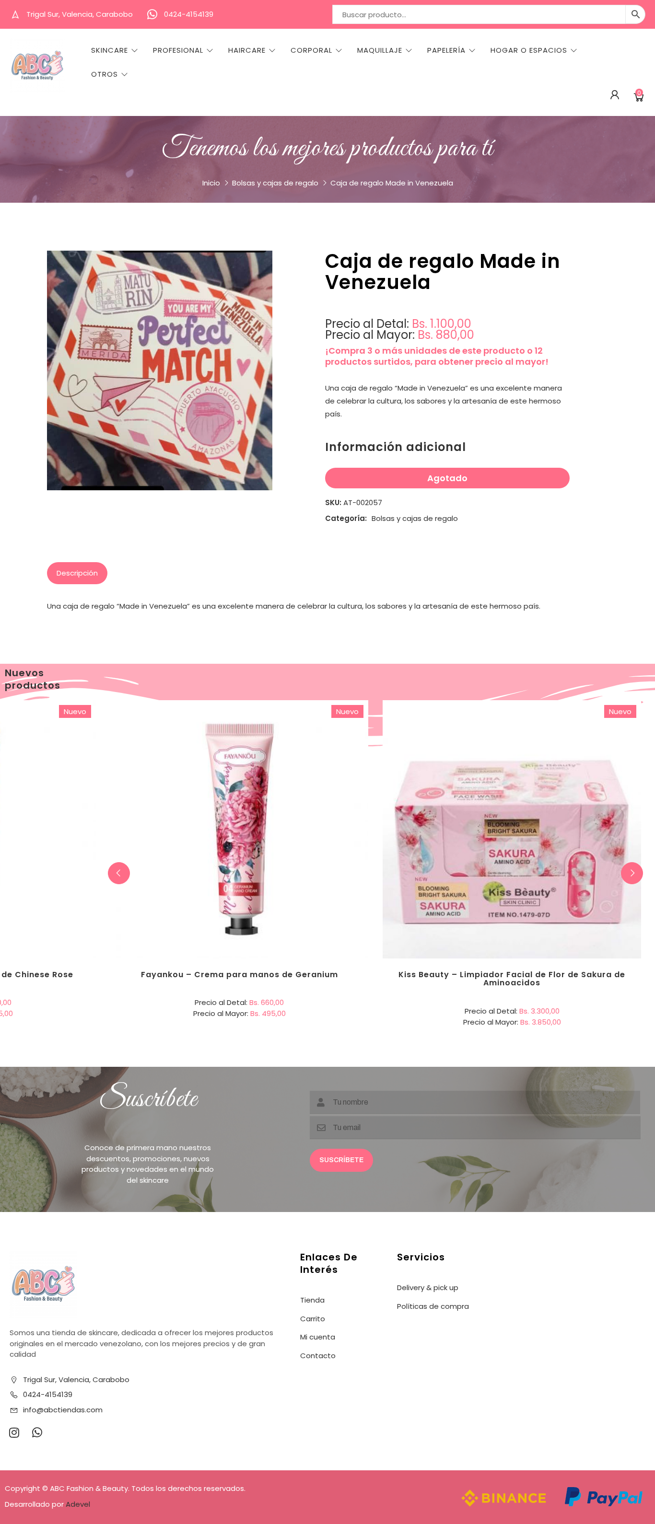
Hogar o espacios (529, 50)
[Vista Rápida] (278, 789)
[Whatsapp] (36, 1432)
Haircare (247, 50)
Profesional (178, 50)
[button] (632, 873)
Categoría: (346, 518)
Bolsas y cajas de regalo (275, 183)
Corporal (311, 50)
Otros (104, 74)
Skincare (109, 50)
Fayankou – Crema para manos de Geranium (239, 974)
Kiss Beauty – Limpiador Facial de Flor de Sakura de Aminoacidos (511, 979)
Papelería (446, 50)
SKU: (333, 502)
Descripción (77, 573)
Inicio (211, 183)
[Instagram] (13, 1432)
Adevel (78, 1504)
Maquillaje (379, 50)
